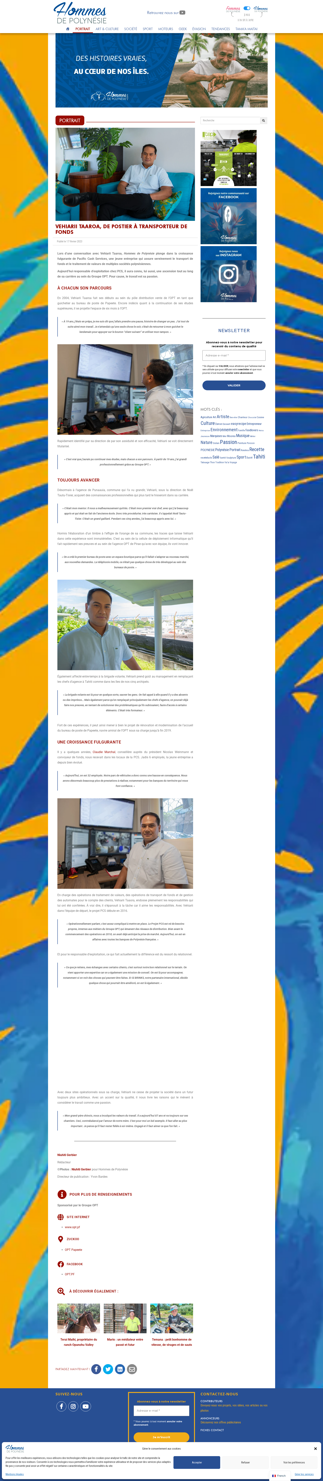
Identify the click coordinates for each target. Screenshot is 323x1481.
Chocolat (252, 417)
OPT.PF (70, 1274)
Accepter (197, 1462)
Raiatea (245, 450)
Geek (183, 29)
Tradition (219, 462)
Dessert (226, 424)
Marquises (216, 436)
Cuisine (260, 417)
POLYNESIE (208, 450)
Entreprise (205, 430)
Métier (253, 436)
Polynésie (222, 450)
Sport (148, 29)
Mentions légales (15, 1474)
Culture (208, 423)
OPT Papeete (73, 1250)
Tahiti (259, 456)
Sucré (249, 457)
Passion (228, 442)
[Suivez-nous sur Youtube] (85, 1403)
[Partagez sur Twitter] (108, 1369)
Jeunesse (205, 436)
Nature (206, 442)
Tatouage (205, 462)
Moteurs (165, 29)
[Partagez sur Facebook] (96, 1369)
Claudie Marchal (104, 752)
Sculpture (231, 457)
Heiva (261, 430)
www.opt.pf (72, 1227)
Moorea (231, 436)
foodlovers (251, 430)
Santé (223, 457)
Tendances (220, 29)
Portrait (83, 29)
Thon (212, 462)
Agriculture (206, 417)
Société (130, 29)
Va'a (226, 462)
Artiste (223, 416)
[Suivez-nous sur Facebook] (61, 1403)
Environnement (224, 429)
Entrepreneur (254, 424)
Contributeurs (212, 1401)
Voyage (233, 462)
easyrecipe (238, 424)
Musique (243, 435)
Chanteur (242, 417)
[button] (315, 1449)
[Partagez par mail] (132, 1369)
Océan (216, 443)
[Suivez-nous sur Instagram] (73, 1403)
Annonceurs (210, 1418)
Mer (225, 436)
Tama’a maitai (246, 29)
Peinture (242, 443)
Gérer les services (304, 1474)
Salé (216, 457)
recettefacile (206, 457)
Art (214, 417)
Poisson (251, 443)
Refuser (245, 1462)
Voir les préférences (294, 1462)
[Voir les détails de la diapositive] (162, 70)
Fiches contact (212, 1430)
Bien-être (233, 417)
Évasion (199, 29)
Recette (256, 449)
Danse (218, 423)
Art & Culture (107, 29)
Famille (241, 430)
